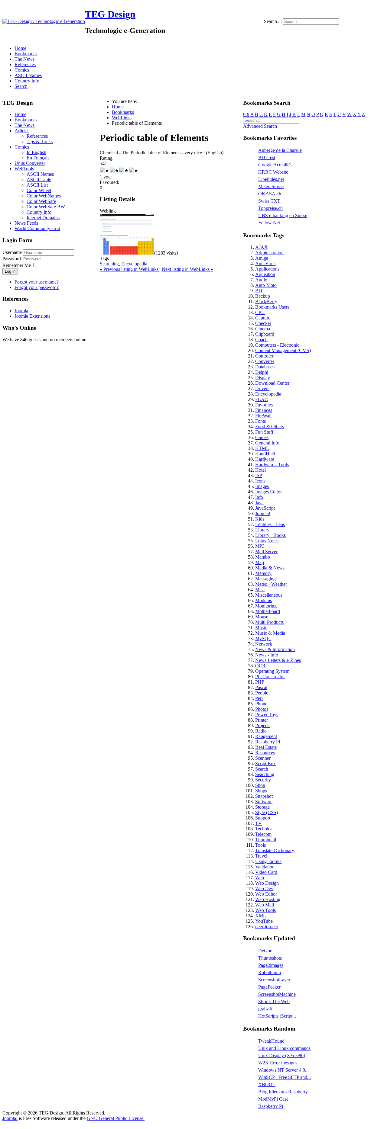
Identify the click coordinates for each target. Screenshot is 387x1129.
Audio (261, 279)
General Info (267, 442)
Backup (262, 296)
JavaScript (265, 508)
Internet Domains (43, 217)
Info (259, 497)
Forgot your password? (37, 287)
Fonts (260, 421)
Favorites (264, 404)
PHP (259, 682)
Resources (265, 752)
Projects (262, 725)
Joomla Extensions (32, 316)
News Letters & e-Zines (278, 660)
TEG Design (110, 14)
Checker (263, 323)
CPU (260, 312)
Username (12, 252)
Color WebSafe (41, 201)
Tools (260, 845)
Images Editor (268, 491)
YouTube (264, 921)
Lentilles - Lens (270, 524)
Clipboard (264, 334)
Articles (22, 130)
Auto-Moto (266, 285)
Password (12, 258)
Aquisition (265, 274)
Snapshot (264, 796)
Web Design (267, 883)
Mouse (261, 616)
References (25, 64)
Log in (10, 271)
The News (24, 59)
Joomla (21, 310)
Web (259, 877)
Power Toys (266, 714)
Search (21, 86)
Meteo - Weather (271, 584)
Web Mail (264, 904)
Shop (260, 785)
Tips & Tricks (40, 141)
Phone (261, 703)
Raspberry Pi (267, 741)
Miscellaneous (268, 595)
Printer (261, 720)
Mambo (262, 557)
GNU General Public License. (116, 1118)
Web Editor (266, 893)
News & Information (275, 649)
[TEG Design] (43, 21)
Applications (267, 268)
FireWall (263, 415)
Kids (259, 518)
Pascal (261, 687)
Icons (260, 480)
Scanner (263, 758)
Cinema (262, 328)
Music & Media (270, 633)
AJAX (261, 247)
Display (262, 377)
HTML (262, 448)
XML (260, 915)
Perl (259, 698)
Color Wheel (39, 190)
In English (36, 152)
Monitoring (266, 605)
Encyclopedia (134, 263)
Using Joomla (268, 861)
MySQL (263, 638)
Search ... (273, 21)
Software (263, 801)
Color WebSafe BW (46, 206)
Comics (22, 69)
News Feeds (26, 223)
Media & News (270, 567)
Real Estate (266, 747)
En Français (38, 157)
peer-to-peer (266, 926)
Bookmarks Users (272, 307)
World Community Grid (37, 228)
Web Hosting (267, 899)
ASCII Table (39, 179)
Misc (260, 589)
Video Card (266, 872)
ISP (258, 475)
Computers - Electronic (277, 345)
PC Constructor (270, 676)
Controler (264, 355)
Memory (263, 573)
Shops (261, 790)
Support (262, 817)
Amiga (261, 258)
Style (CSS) (266, 812)
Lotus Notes (266, 540)
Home (20, 48)
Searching (109, 263)
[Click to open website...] (127, 252)
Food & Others (269, 426)
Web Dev (264, 888)
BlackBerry (266, 301)
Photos (261, 709)
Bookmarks (26, 53)
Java (259, 502)
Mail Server (266, 551)
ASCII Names (28, 75)
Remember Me (16, 265)
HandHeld (265, 453)
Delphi (261, 372)
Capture (262, 317)
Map (259, 562)
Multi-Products (269, 622)
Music (261, 627)
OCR (260, 665)
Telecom (263, 834)
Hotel (260, 470)
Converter (264, 361)
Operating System (272, 671)
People (261, 692)
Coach (261, 339)
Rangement (266, 736)
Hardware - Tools (272, 464)
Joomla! (262, 513)
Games (261, 437)
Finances (263, 410)
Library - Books (270, 535)
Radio (261, 730)
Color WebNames (44, 195)
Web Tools (265, 910)
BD (258, 290)
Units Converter (30, 163)
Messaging (265, 578)
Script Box (265, 763)
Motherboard (267, 611)
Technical (264, 828)
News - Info (266, 654)
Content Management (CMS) (283, 350)
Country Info (27, 80)
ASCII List (37, 185)
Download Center (272, 383)
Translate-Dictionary (274, 850)
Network (263, 643)
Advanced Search (260, 126)
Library (262, 529)
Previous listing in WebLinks (130, 269)
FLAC (261, 399)
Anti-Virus (265, 263)
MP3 (260, 546)
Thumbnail (265, 839)
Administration (269, 252)
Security (263, 779)
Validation (265, 866)
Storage (262, 807)
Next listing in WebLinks (187, 269)
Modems (263, 600)
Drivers (262, 388)
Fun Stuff (264, 432)
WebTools (24, 168)
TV (258, 823)
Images (262, 486)
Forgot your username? (37, 281)
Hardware (264, 459)
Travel (261, 855)
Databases (265, 366)
